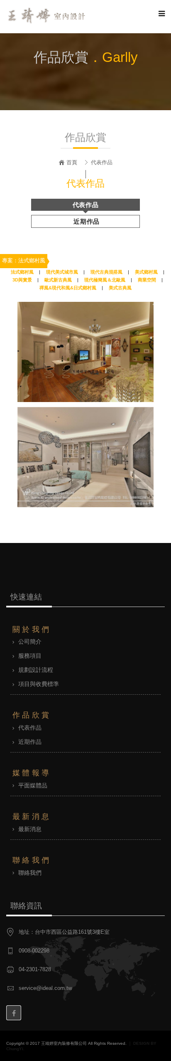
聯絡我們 (30, 872)
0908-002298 (34, 951)
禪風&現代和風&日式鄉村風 (67, 287)
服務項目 (30, 655)
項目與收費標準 (38, 684)
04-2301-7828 (35, 969)
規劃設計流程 (35, 669)
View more (85, 352)
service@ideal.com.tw (45, 988)
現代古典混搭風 (106, 271)
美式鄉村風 (146, 271)
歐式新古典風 (58, 279)
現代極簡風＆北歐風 (104, 279)
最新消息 (30, 829)
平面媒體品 (32, 785)
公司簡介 (30, 641)
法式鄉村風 (22, 271)
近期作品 (86, 221)
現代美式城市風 (62, 271)
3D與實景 (22, 279)
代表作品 (86, 204)
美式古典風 (120, 287)
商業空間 (147, 279)
